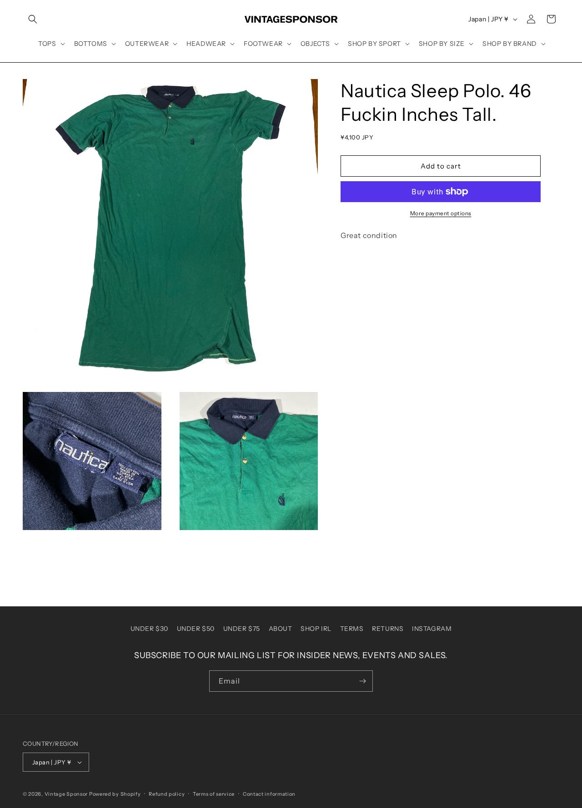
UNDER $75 (241, 629)
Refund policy (167, 794)
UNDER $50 (196, 629)
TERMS (352, 629)
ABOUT (280, 629)
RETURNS (387, 629)
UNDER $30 (149, 629)
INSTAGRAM (432, 629)
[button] (33, 19)
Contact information (269, 794)
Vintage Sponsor (66, 794)
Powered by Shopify (115, 794)
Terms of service (214, 794)
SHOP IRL (316, 629)
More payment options (441, 213)
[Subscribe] (362, 681)
